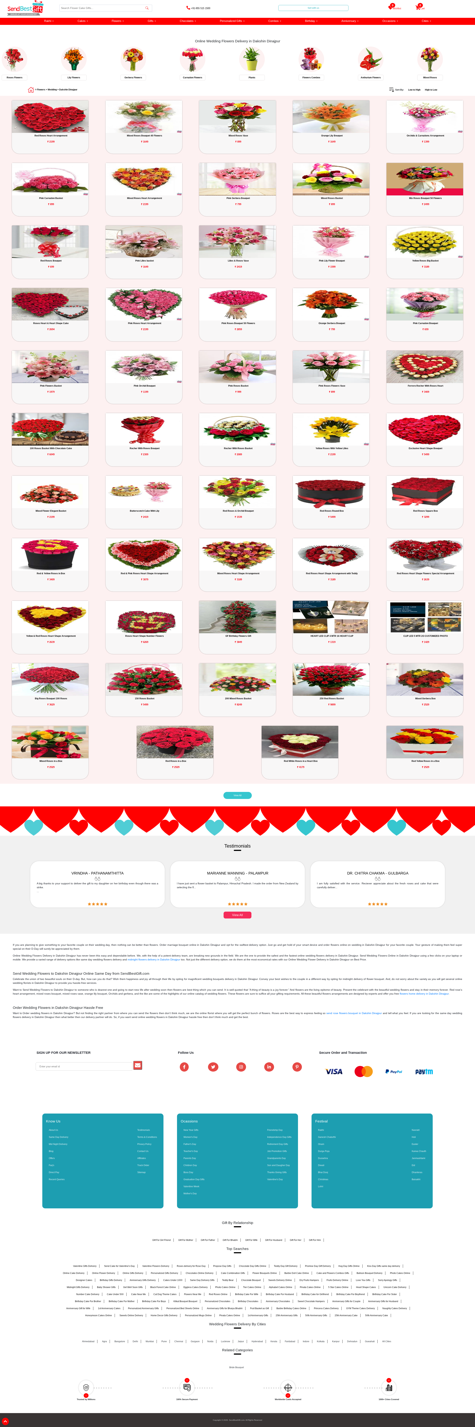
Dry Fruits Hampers (309, 1280)
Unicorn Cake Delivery (395, 1287)
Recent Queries (57, 1179)
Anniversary (348, 20)
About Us (53, 1130)
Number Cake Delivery (87, 1294)
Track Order (143, 1165)
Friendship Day (275, 1130)
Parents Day (190, 1158)
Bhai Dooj (323, 1172)
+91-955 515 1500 (200, 8)
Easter (415, 1144)
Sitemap (141, 1172)
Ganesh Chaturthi (327, 1137)
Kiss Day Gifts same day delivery (383, 1266)
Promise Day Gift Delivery (318, 1266)
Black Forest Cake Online (163, 1287)
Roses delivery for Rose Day (191, 1266)
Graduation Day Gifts (194, 1179)
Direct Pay (54, 1172)
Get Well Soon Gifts (133, 1287)
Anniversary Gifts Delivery (143, 1280)
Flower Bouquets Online (265, 1273)
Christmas (323, 1179)
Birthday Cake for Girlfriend (315, 1294)
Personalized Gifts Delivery (164, 1273)
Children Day (190, 1165)
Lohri (320, 1186)
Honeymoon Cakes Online (98, 1315)
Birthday (310, 20)
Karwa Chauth (419, 1151)
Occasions (389, 20)
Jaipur (241, 1341)
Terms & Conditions (147, 1137)
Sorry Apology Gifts (387, 1280)
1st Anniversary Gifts (258, 1315)
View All (238, 795)
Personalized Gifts (231, 20)
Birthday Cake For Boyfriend (350, 1294)
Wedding (52, 89)
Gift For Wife (251, 1240)
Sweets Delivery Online (280, 1280)
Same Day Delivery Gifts (202, 1280)
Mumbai (150, 1341)
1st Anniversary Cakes (109, 1308)
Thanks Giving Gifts (277, 1172)
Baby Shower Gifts (106, 1287)
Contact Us (142, 1151)
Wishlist (396, 8)
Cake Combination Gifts (233, 1273)
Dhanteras (417, 1172)
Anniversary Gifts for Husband (383, 1301)
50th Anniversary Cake (376, 1315)
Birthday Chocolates (248, 1301)
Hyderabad (257, 1341)
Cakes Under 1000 (172, 1280)
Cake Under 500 (115, 1294)
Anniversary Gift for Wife (78, 1308)
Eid (413, 1165)
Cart (422, 8)
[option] (29, 63)
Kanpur (336, 1341)
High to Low (431, 90)
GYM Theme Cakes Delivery (360, 1308)
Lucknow (225, 1341)
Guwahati (370, 1341)
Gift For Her (295, 1240)
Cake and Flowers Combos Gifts (333, 1273)
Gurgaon (195, 1341)
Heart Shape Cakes (366, 1287)
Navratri (416, 1130)
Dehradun (352, 1341)
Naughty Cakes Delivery (394, 1308)
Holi (414, 1137)
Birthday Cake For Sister (384, 1294)
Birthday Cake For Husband (280, 1294)
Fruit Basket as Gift (259, 1308)
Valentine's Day (275, 1179)
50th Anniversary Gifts (316, 1315)
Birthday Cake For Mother (122, 1301)
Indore (306, 1341)
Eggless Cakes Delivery (196, 1287)
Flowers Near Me (192, 1294)
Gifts (150, 20)
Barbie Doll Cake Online (296, 1273)
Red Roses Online (218, 1294)
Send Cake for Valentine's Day (119, 1266)
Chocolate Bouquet (251, 1280)
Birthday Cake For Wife (246, 1294)
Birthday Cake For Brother (88, 1301)
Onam (321, 1144)
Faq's (51, 1165)
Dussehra (323, 1158)
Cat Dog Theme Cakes (164, 1294)
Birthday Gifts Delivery (111, 1280)
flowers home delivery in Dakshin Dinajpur (424, 993)
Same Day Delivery (58, 1137)
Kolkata (321, 1341)
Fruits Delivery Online (337, 1280)
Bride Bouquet (236, 1367)
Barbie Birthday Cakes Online (291, 1308)
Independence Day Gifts (279, 1137)
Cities (425, 20)
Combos (273, 20)
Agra (104, 1341)
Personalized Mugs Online (198, 1315)
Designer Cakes (84, 1280)
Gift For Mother (185, 1240)
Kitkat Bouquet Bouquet (185, 1301)
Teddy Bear (228, 1280)
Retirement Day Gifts (277, 1144)
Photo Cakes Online (400, 1273)
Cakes (82, 20)
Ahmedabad (88, 1341)
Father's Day (190, 1144)
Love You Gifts (363, 1280)
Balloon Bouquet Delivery (369, 1273)
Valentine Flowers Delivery (155, 1266)
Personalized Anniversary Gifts (143, 1308)
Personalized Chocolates (217, 1301)
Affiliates (141, 1158)
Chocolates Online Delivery (199, 1273)
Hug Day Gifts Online (349, 1266)
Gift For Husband (273, 1240)
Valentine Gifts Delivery (84, 1266)
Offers (52, 1158)
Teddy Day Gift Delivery (285, 1266)
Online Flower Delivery (103, 1273)
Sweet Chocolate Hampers (311, 1301)
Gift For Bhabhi (230, 1240)
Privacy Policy (144, 1144)
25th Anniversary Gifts (287, 1315)
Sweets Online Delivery (131, 1315)
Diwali (321, 1165)
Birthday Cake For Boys (154, 1301)
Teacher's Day (191, 1151)
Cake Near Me (138, 1294)
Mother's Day (190, 1193)
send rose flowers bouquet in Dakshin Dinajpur (354, 1013)
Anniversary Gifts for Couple (346, 1301)
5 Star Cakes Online (338, 1287)
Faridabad (290, 1341)
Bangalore (119, 1341)
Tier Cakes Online (252, 1287)
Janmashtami (418, 1158)
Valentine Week (191, 1186)
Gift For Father (208, 1240)
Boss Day (188, 1172)
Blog (51, 1151)
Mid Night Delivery (58, 1144)
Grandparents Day (276, 1158)
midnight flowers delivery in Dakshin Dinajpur (154, 959)
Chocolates (187, 20)
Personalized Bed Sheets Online (182, 1308)
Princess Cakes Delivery (326, 1308)
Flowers (116, 20)
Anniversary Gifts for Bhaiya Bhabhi (225, 1308)
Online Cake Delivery (73, 1273)
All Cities (386, 1341)
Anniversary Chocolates (278, 1301)
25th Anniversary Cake (346, 1315)
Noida (210, 1341)
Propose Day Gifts (222, 1266)
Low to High (414, 90)
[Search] (146, 8)
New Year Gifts (191, 1130)
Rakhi (47, 20)
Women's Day (190, 1137)
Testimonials (143, 1130)
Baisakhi (416, 1179)
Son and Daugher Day (278, 1165)
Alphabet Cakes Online (280, 1287)
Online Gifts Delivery (133, 1273)
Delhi (135, 1341)
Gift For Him (315, 1240)
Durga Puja (324, 1151)
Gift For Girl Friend (161, 1240)
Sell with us (313, 8)
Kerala (274, 1341)
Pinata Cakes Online (310, 1287)
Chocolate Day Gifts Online (252, 1266)
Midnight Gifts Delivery (78, 1287)
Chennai (178, 1341)
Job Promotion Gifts (277, 1151)
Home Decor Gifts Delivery (164, 1315)
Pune (164, 1341)
